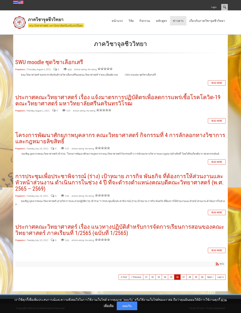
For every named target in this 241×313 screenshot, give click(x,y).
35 (171, 277)
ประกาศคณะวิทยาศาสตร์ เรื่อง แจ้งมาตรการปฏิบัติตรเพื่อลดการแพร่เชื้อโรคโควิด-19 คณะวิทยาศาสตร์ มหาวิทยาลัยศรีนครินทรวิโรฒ (117, 100)
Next (209, 277)
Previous (137, 277)
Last (219, 277)
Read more (216, 83)
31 (146, 277)
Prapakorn (20, 69)
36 (177, 277)
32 (152, 277)
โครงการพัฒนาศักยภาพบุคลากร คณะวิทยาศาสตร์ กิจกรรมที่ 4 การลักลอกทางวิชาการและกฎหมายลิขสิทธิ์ (120, 138)
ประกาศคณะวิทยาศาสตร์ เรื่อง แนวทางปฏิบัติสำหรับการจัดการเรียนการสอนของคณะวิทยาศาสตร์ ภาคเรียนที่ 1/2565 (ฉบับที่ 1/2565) (119, 229)
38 (190, 277)
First (125, 277)
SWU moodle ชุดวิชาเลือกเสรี (49, 62)
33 (159, 277)
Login (214, 7)
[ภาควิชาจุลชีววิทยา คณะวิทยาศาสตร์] (52, 22)
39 (196, 277)
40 (202, 277)
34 (165, 277)
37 (183, 277)
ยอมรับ (127, 306)
